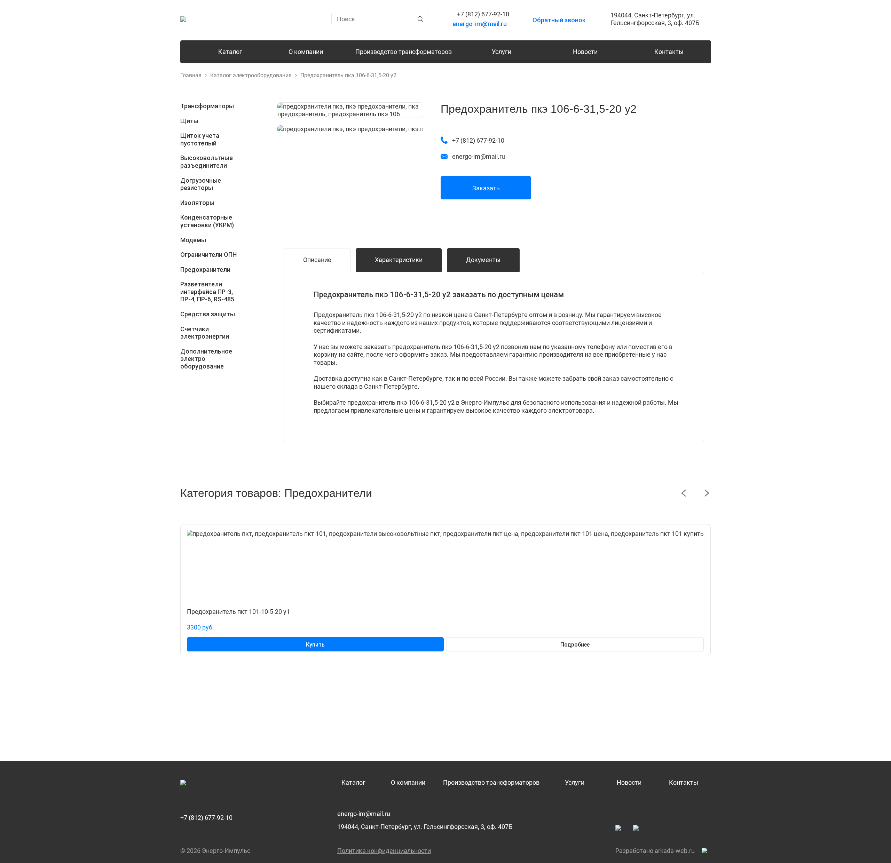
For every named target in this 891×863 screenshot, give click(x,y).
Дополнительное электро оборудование (206, 359)
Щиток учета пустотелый (199, 139)
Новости (585, 51)
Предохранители (205, 269)
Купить (315, 644)
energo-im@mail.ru (363, 813)
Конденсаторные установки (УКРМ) (207, 221)
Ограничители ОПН (208, 254)
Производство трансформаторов (403, 51)
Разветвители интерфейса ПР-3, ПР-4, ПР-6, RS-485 (207, 291)
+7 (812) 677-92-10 (206, 817)
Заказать (486, 188)
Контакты (669, 51)
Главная (191, 75)
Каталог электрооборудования (251, 75)
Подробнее (575, 644)
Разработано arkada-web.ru (655, 850)
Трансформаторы (207, 106)
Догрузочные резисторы (200, 184)
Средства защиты (207, 314)
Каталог (230, 51)
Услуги (501, 51)
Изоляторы (197, 202)
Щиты (189, 121)
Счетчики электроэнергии (204, 332)
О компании (306, 51)
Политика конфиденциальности (384, 850)
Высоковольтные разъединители (206, 161)
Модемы (193, 240)
